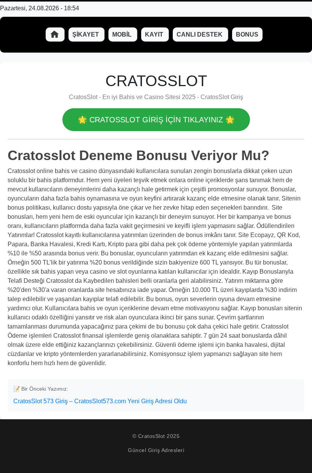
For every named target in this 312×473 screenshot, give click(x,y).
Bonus (247, 34)
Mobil (122, 34)
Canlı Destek (200, 34)
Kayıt (155, 34)
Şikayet (86, 34)
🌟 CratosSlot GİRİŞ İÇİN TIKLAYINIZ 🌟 (156, 119)
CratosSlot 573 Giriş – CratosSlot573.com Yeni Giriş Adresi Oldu (100, 401)
